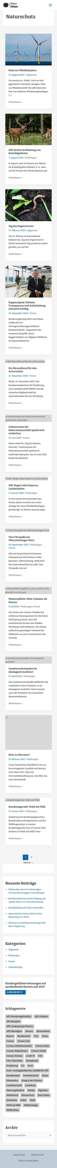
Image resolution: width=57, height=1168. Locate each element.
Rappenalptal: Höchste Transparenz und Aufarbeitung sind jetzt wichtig (27, 305)
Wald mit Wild (13, 1105)
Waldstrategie (31, 1105)
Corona (10, 1041)
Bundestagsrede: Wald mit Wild (27, 806)
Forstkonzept (13, 1075)
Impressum (19, 1154)
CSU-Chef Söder (14, 1060)
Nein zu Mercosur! (19, 754)
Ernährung (12, 1065)
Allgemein (31, 74)
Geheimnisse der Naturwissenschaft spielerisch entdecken (26, 430)
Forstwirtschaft (30, 1075)
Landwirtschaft (14, 1085)
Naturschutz (28, 1095)
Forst (30, 1065)
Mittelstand (12, 1095)
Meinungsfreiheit (15, 1090)
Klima (45, 1075)
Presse (33, 313)
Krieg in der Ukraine (32, 1080)
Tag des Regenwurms (21, 226)
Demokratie (32, 1060)
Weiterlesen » (15, 101)
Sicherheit (12, 1100)
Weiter (28, 862)
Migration (43, 1090)
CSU (40, 1056)
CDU (36, 1036)
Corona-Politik (38, 1051)
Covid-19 (30, 1056)
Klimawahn (12, 1080)
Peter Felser (44, 1095)
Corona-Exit (23, 1041)
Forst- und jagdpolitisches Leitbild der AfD (27, 1070)
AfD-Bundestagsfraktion (19, 1016)
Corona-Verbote (14, 1056)
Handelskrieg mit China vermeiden (25, 907)
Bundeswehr (23, 1036)
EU (22, 1065)
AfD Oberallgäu (14, 1031)
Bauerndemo (43, 1031)
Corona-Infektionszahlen (19, 1046)
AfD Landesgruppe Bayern (20, 1026)
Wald (32, 1100)
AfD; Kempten (13, 1021)
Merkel (31, 1090)
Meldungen (31, 157)
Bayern (10, 1036)
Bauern (29, 1031)
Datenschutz (37, 1154)
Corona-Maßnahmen (17, 1051)
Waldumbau (13, 1110)
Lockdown (30, 1085)
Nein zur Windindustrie (22, 70)
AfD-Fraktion (41, 1016)
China (45, 1036)
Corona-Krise (42, 1046)
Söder (23, 1100)
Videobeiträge (15, 967)
